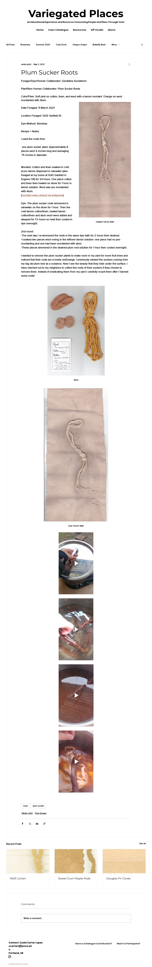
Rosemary (25, 44)
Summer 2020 (43, 44)
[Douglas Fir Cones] (124, 861)
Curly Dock (61, 44)
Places (104, 13)
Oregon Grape (80, 44)
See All (142, 843)
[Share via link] (44, 823)
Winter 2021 (27, 813)
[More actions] (129, 64)
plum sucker (38, 806)
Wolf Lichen (18, 878)
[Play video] (76, 563)
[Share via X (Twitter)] (29, 823)
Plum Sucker (40, 813)
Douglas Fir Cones (118, 878)
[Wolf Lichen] (27, 861)
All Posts (10, 44)
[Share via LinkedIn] (37, 823)
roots (25, 806)
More (114, 44)
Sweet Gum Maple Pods (74, 878)
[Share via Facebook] (22, 823)
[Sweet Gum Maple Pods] (76, 861)
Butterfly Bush (99, 44)
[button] (142, 44)
